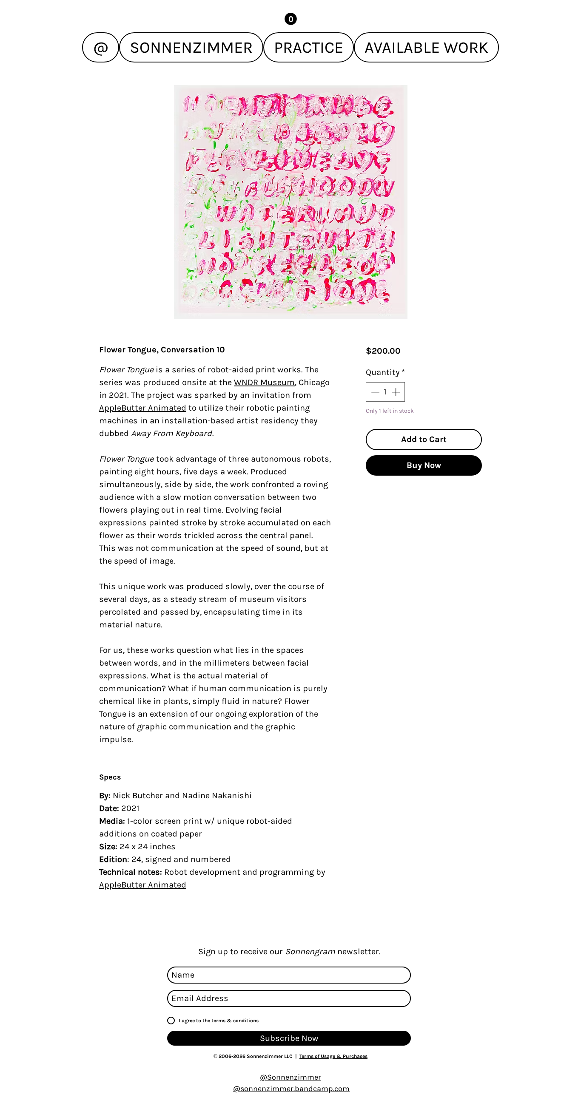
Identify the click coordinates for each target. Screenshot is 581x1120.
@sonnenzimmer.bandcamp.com (291, 1088)
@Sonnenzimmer (290, 1077)
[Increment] (396, 392)
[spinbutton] (385, 392)
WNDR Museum (264, 382)
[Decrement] (374, 392)
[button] (291, 19)
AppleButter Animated (142, 408)
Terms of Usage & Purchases (333, 1056)
